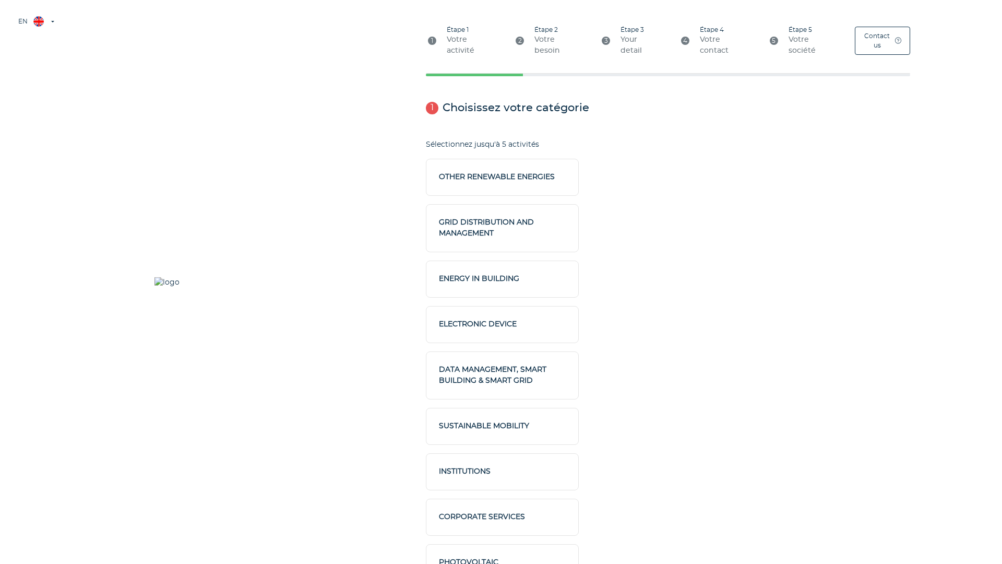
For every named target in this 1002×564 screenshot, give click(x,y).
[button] (35, 21)
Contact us (877, 41)
